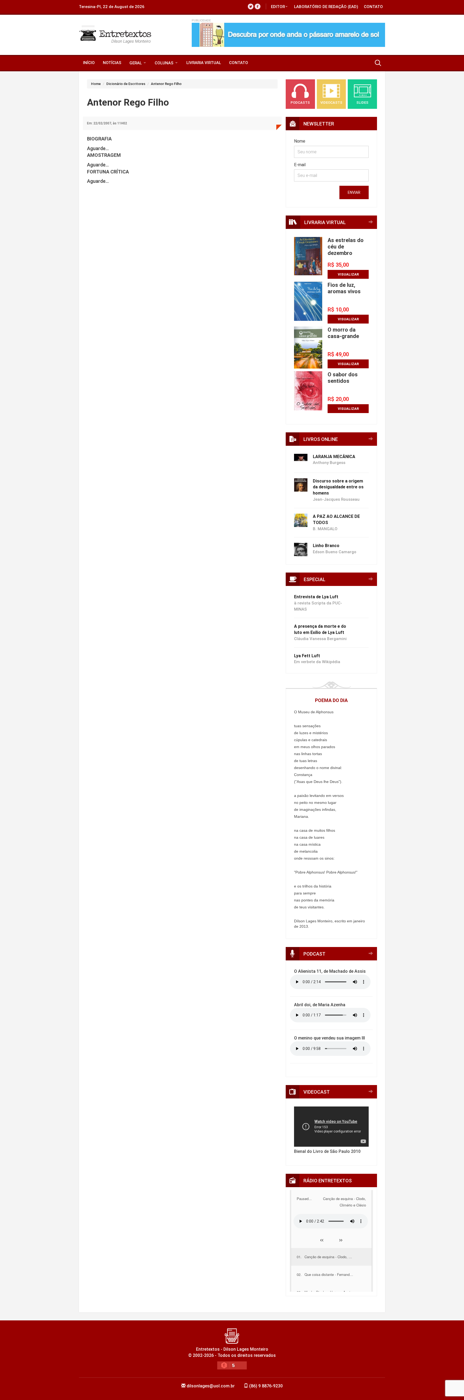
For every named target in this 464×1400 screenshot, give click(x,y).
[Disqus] (182, 277)
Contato (373, 6)
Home (96, 84)
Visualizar (348, 274)
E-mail (300, 164)
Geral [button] (136, 63)
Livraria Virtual (203, 62)
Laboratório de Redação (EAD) (326, 6)
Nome (299, 141)
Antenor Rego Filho (166, 84)
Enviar (354, 192)
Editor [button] (278, 6)
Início (89, 62)
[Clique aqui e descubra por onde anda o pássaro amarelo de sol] (288, 35)
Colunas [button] (165, 63)
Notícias (112, 62)
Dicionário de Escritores (125, 84)
